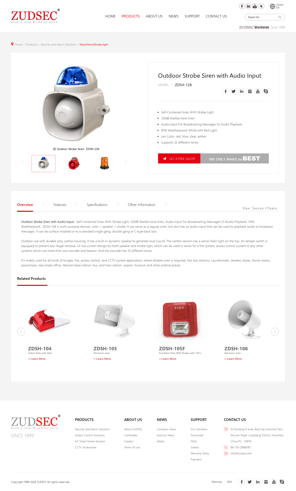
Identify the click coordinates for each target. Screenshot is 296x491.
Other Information (141, 204)
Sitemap (216, 481)
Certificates (130, 435)
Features (60, 204)
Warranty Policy (200, 453)
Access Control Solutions (90, 435)
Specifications (97, 204)
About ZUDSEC (133, 429)
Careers (129, 441)
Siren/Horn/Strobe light (94, 44)
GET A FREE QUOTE (182, 158)
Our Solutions (199, 429)
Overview (25, 204)
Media (160, 441)
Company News (166, 429)
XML (230, 481)
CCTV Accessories (85, 447)
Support (192, 16)
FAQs (194, 441)
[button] (125, 162)
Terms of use (132, 447)
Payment (196, 459)
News (174, 16)
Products (131, 16)
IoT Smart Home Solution (90, 441)
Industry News (165, 435)
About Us (154, 16)
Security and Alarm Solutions (60, 44)
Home (110, 16)
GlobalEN (279, 6)
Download (197, 435)
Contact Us (216, 16)
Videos (195, 447)
